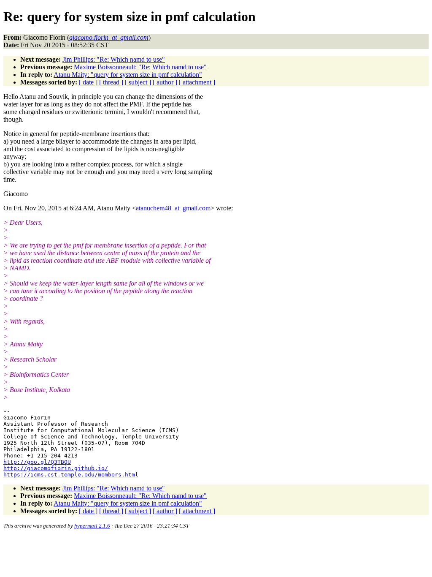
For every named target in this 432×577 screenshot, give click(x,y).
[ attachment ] (197, 82)
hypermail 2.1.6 (92, 526)
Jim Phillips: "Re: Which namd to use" (113, 59)
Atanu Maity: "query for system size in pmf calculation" (128, 74)
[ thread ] (111, 82)
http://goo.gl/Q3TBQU (37, 462)
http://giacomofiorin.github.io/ (55, 468)
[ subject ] (138, 82)
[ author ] (165, 82)
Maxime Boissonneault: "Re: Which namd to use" (140, 67)
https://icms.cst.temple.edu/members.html (70, 474)
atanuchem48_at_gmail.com (173, 208)
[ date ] (88, 82)
